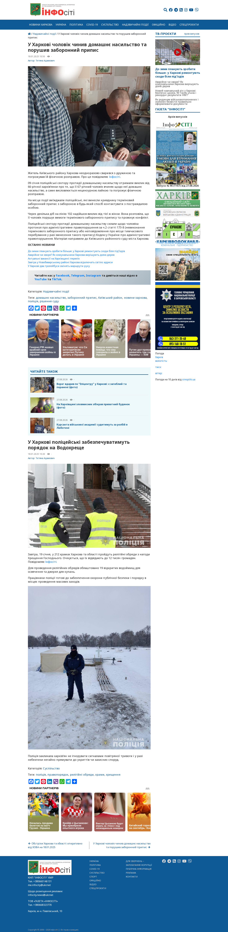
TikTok (57, 279)
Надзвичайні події (135, 24)
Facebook (62, 275)
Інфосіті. (51, 562)
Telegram (77, 275)
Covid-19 (92, 24)
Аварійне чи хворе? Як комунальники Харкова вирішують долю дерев (71, 255)
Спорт (93, 876)
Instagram (93, 275)
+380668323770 (42, 905)
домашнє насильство (51, 297)
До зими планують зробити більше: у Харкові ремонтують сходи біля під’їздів (76, 251)
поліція (33, 301)
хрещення (113, 774)
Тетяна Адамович (45, 60)
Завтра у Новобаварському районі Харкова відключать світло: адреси (70, 262)
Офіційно (158, 24)
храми (99, 774)
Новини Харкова (40, 24)
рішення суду (49, 301)
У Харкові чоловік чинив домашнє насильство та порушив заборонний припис (121, 845)
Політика (76, 24)
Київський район (110, 297)
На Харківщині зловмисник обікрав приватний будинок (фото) (93, 406)
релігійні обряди (82, 774)
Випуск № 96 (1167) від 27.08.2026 (178, 185)
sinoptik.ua (188, 379)
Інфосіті (114, 177)
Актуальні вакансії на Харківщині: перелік (54, 258)
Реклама (131, 872)
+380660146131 (42, 881)
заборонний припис (82, 297)
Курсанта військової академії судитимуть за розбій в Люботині (92, 426)
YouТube (41, 279)
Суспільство (110, 24)
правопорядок (57, 774)
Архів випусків (191, 34)
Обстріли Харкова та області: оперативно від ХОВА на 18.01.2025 (55, 845)
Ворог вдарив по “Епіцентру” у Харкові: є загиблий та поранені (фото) (92, 385)
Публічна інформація (138, 868)
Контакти (132, 876)
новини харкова (135, 297)
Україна (61, 24)
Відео (172, 24)
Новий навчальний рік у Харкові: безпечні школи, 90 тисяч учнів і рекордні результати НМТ (175, 93)
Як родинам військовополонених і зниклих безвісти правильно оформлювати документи (177, 101)
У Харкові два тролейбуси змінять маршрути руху (59, 266)
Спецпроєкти (189, 24)
